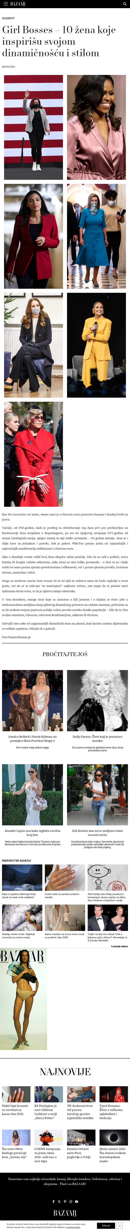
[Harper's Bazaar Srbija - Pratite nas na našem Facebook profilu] (53, 1201)
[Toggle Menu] (6, 4)
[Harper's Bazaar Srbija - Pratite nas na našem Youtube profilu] (76, 1201)
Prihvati (106, 1225)
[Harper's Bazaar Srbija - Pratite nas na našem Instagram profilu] (71, 1201)
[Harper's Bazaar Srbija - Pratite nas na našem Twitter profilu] (59, 1201)
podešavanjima (73, 1227)
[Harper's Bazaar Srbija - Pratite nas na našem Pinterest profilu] (65, 1201)
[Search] (125, 4)
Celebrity (8, 18)
